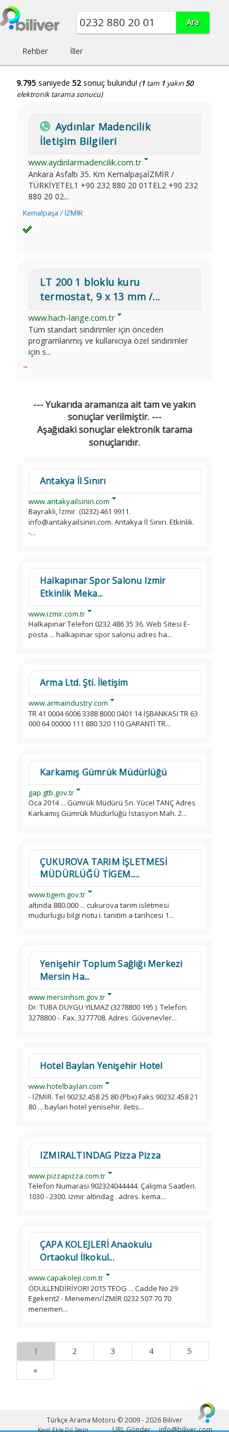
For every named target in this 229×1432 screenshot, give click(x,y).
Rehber (35, 51)
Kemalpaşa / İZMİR (53, 213)
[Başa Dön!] (207, 1412)
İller (76, 51)
